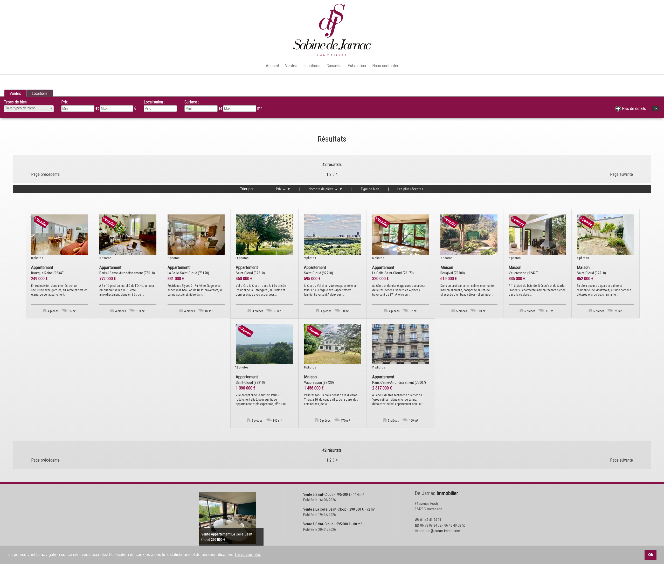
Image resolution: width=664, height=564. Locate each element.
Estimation (357, 65)
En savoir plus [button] (248, 554)
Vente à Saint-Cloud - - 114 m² (333, 494)
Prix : (65, 102)
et (221, 108)
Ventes (291, 65)
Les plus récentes (405, 189)
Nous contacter (385, 65)
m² (259, 108)
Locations (311, 65)
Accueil (272, 65)
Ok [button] (650, 555)
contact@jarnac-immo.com (439, 530)
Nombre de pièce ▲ (318, 189)
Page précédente (45, 174)
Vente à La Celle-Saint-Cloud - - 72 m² (339, 509)
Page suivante (621, 174)
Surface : (191, 102)
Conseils (334, 65)
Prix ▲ (281, 189)
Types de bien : (16, 102)
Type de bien (365, 189)
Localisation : (154, 102)
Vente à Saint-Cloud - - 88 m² (332, 524)
